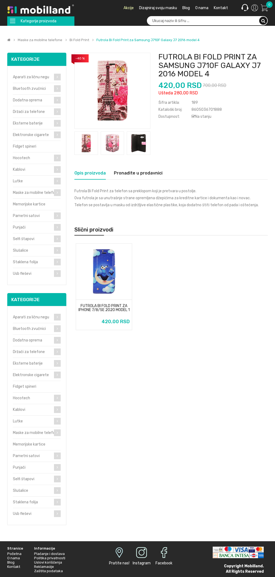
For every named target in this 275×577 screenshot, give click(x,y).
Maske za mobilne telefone (40, 40)
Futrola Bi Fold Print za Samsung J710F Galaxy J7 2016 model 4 (148, 40)
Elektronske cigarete (31, 135)
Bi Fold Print (79, 40)
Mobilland (253, 566)
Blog (11, 562)
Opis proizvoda (90, 173)
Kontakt (13, 567)
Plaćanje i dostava (49, 554)
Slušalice (20, 250)
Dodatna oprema (27, 100)
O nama (13, 558)
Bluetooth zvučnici (29, 88)
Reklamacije (44, 567)
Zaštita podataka (48, 571)
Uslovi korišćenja (48, 562)
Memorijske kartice (29, 204)
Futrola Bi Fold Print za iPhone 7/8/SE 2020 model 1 (104, 308)
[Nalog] (254, 7)
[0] (264, 7)
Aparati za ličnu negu (31, 77)
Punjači (19, 227)
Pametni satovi (26, 215)
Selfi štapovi (23, 239)
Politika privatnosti (49, 558)
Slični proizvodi (93, 229)
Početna (14, 554)
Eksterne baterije (28, 123)
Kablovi (19, 169)
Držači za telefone (29, 111)
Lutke (18, 181)
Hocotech (21, 158)
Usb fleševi (22, 273)
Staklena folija (25, 262)
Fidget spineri (24, 146)
